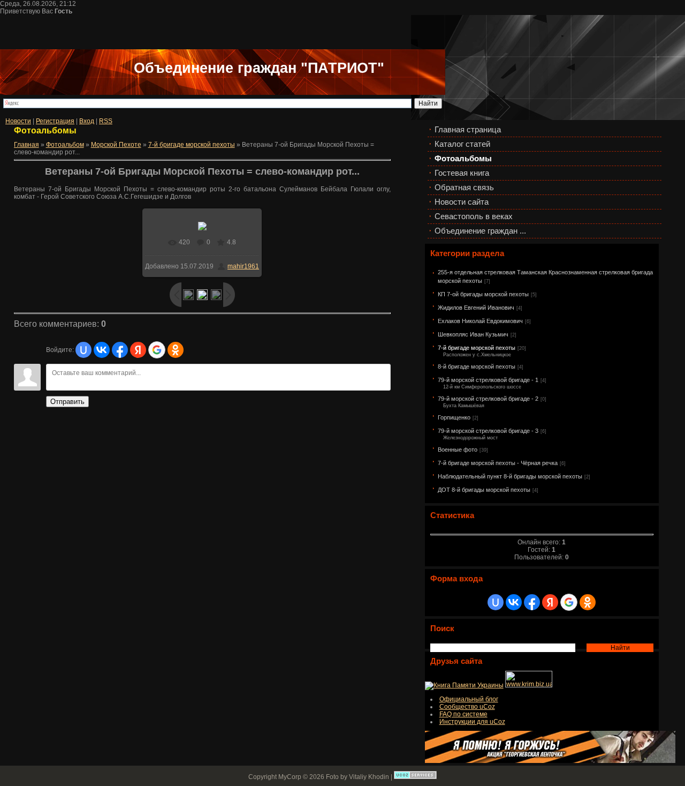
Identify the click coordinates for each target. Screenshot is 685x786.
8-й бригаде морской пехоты (476, 366)
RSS (105, 121)
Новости (18, 121)
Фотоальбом (65, 144)
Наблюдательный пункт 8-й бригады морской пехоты (510, 476)
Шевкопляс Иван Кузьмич (473, 334)
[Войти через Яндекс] (550, 602)
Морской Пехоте (116, 144)
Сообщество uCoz (467, 706)
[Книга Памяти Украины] (464, 685)
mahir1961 (243, 266)
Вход (86, 121)
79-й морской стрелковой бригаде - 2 (488, 398)
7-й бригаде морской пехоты (476, 348)
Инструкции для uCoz (472, 721)
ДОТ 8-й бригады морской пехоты (484, 489)
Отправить (67, 402)
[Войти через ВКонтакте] (514, 602)
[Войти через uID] (496, 602)
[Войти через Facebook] (532, 602)
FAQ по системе (463, 714)
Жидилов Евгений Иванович (476, 307)
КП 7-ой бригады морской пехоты (483, 294)
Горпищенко (454, 417)
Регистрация (55, 121)
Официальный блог (468, 699)
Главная (26, 144)
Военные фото (457, 449)
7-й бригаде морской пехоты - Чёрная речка (498, 463)
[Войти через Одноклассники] (588, 602)
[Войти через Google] (568, 602)
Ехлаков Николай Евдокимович (480, 321)
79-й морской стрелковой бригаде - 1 (488, 380)
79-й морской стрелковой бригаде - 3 (488, 431)
